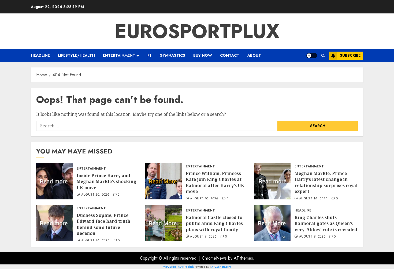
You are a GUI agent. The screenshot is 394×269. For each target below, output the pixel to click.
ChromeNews (214, 258)
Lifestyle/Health (76, 55)
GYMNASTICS (172, 55)
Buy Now (202, 55)
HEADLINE (40, 55)
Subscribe (350, 55)
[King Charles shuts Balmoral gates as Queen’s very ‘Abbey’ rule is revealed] (272, 223)
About (254, 55)
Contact (229, 55)
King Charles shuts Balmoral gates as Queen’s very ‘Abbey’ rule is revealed (326, 223)
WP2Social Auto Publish (178, 266)
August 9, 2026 (203, 237)
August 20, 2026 (95, 195)
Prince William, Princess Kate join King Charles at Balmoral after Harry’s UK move (215, 182)
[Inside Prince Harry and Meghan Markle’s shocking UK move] (54, 181)
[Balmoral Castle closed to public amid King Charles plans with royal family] (163, 223)
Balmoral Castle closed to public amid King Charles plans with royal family (214, 223)
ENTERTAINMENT (119, 55)
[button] (323, 55)
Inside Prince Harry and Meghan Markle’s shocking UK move (106, 182)
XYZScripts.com (221, 266)
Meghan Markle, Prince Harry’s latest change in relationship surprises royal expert (326, 182)
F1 (149, 55)
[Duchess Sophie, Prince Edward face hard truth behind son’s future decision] (54, 223)
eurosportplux (197, 31)
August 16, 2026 (313, 199)
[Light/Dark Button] (311, 55)
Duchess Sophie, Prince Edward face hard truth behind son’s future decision (103, 224)
